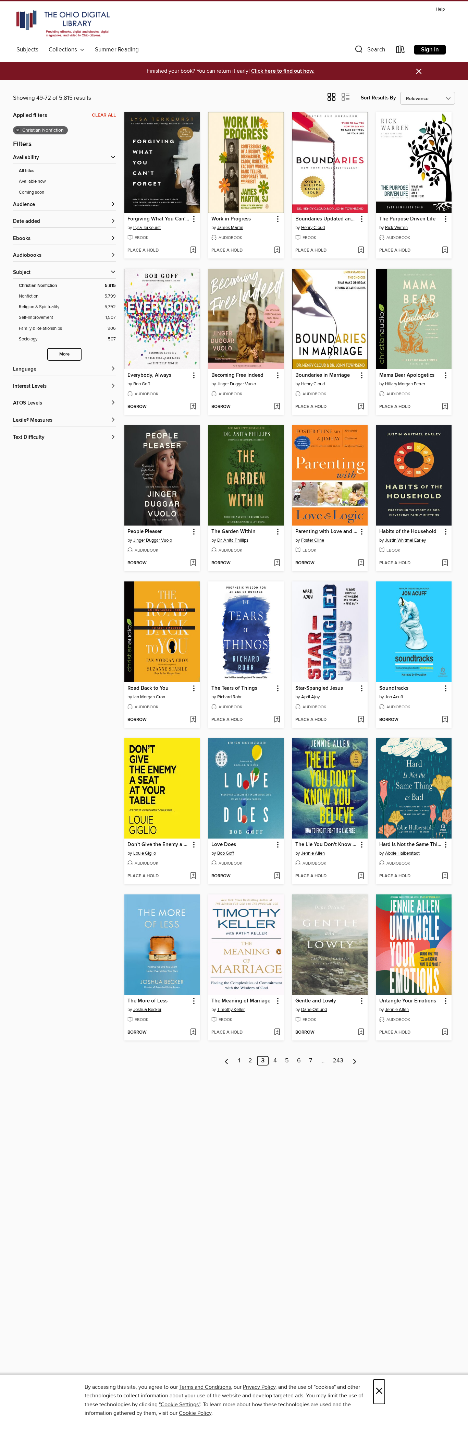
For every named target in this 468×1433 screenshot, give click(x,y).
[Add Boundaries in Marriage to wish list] (361, 406)
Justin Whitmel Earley (405, 540)
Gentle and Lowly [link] (315, 1001)
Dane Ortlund (314, 1009)
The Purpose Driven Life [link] (407, 219)
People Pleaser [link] (144, 532)
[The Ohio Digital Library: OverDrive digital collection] (63, 23)
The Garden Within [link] (233, 532)
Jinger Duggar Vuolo (236, 384)
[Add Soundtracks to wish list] (445, 719)
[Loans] (400, 51)
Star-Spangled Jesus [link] (319, 688)
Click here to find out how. (283, 71)
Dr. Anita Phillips (232, 540)
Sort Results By (378, 98)
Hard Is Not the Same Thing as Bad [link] (410, 845)
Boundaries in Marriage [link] (322, 375)
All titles (26, 171)
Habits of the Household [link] (407, 532)
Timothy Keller (231, 1009)
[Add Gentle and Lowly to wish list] (361, 1032)
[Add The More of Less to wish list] (193, 1032)
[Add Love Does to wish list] (277, 876)
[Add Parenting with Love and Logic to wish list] (361, 563)
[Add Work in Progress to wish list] (277, 250)
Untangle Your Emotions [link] (407, 1001)
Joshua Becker (147, 1009)
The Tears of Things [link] (234, 688)
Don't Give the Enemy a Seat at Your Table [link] (158, 845)
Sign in (430, 49)
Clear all (104, 115)
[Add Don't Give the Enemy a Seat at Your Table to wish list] (193, 876)
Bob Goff (141, 384)
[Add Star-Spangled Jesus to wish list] (361, 719)
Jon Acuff (394, 697)
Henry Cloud (313, 227)
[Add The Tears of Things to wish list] (277, 719)
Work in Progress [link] (231, 219)
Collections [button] (64, 49)
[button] (369, 51)
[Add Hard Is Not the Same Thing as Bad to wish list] (445, 876)
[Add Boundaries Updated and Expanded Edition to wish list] (361, 250)
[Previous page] (226, 1061)
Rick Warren (396, 227)
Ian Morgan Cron (149, 697)
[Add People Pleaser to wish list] (193, 563)
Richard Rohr (229, 697)
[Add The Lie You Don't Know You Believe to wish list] (361, 876)
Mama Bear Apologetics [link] (406, 375)
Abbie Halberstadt (402, 853)
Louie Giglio (144, 853)
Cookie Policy (195, 1413)
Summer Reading (117, 49)
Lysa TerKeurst (147, 227)
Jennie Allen (313, 853)
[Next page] (354, 1061)
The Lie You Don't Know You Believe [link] (326, 845)
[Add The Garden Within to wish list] (277, 563)
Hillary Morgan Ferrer (405, 384)
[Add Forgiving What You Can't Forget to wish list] (193, 250)
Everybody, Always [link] (149, 375)
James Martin (230, 227)
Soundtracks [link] (393, 688)
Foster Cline (312, 540)
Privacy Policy (259, 1387)
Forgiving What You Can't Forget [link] (158, 219)
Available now (32, 181)
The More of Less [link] (147, 1001)
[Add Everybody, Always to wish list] (193, 406)
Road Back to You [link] (148, 688)
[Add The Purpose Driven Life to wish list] (445, 250)
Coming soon (31, 192)
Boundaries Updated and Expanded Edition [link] (326, 219)
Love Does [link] (223, 845)
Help (440, 9)
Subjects (27, 49)
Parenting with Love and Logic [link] (326, 532)
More (64, 354)
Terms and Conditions (205, 1387)
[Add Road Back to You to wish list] (193, 719)
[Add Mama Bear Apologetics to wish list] (445, 406)
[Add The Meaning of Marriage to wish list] (277, 1032)
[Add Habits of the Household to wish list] (445, 563)
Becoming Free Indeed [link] (237, 375)
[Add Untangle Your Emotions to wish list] (445, 1032)
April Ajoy (310, 697)
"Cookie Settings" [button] (179, 1404)
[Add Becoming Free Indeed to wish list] (277, 406)
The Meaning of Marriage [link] (240, 1001)
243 (338, 1060)
